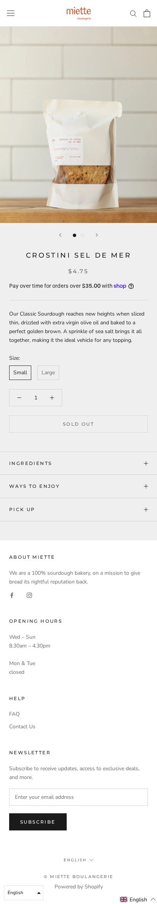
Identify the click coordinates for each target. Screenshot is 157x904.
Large (48, 372)
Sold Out (78, 424)
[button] (138, 899)
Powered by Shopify (78, 886)
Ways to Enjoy (34, 486)
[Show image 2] (82, 235)
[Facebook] (11, 594)
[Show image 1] (74, 235)
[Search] (133, 13)
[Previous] (60, 235)
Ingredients (30, 463)
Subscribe (38, 822)
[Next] (97, 235)
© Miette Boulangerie (78, 876)
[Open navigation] (10, 13)
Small (20, 372)
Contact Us (22, 726)
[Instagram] (29, 594)
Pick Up (22, 509)
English (75, 860)
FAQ (14, 714)
